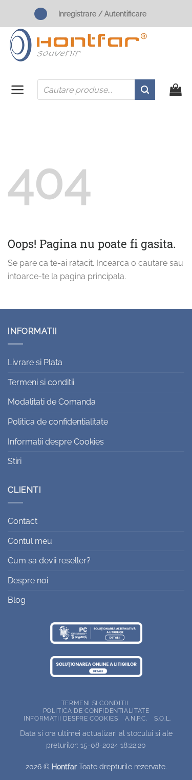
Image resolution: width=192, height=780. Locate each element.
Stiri (15, 461)
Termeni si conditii (41, 382)
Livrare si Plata (35, 362)
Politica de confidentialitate (58, 422)
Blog (17, 600)
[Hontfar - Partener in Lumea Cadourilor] (78, 45)
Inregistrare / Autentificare (102, 13)
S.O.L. (162, 718)
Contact (22, 521)
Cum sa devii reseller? (49, 560)
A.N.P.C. (136, 718)
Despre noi (28, 580)
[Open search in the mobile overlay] (96, 89)
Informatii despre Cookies (56, 442)
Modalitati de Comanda (52, 402)
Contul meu (30, 541)
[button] (18, 89)
